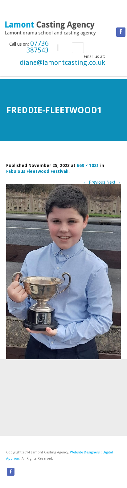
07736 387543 (38, 47)
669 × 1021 (88, 165)
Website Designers (85, 452)
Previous (94, 182)
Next (113, 182)
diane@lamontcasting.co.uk (62, 62)
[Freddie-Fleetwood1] (63, 271)
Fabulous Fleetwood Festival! (37, 171)
